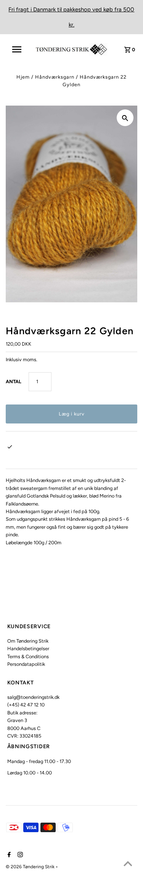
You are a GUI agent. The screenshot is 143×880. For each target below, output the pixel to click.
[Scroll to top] (127, 864)
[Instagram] (19, 855)
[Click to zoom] (125, 117)
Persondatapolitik (26, 664)
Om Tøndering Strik (27, 641)
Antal (13, 381)
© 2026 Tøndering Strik (31, 866)
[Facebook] (8, 855)
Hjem (23, 77)
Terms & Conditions (28, 656)
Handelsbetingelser (28, 648)
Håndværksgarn (54, 77)
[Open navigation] (19, 49)
